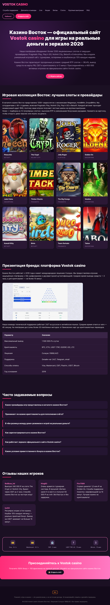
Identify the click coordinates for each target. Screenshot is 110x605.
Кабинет (8, 16)
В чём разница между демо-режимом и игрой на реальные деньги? (37, 423)
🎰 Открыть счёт (55, 572)
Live (40, 10)
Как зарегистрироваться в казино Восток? (25, 433)
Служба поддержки (10, 10)
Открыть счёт (23, 16)
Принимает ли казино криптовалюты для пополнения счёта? (34, 414)
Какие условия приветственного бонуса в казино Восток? (32, 451)
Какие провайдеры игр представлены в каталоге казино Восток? (36, 405)
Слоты (63, 10)
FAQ (88, 10)
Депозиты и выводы (28, 10)
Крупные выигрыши (76, 10)
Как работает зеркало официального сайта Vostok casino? (33, 442)
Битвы (55, 10)
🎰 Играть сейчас (55, 76)
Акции (47, 10)
